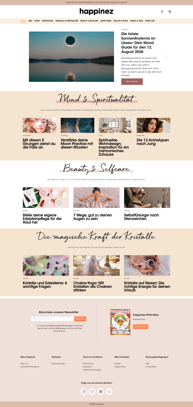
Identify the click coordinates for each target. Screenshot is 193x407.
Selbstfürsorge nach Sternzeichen (141, 217)
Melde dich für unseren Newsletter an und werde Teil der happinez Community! (96, 2)
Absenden (80, 319)
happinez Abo (120, 367)
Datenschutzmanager (92, 370)
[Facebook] (83, 391)
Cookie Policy (151, 367)
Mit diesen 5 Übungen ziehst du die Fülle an (39, 144)
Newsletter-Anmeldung (30, 367)
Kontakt (117, 364)
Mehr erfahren (132, 82)
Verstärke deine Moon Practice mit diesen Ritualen (77, 144)
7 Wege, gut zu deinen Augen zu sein (92, 217)
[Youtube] (109, 391)
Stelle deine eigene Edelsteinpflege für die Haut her (42, 219)
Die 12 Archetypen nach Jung (153, 142)
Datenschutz (88, 364)
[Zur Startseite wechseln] (96, 11)
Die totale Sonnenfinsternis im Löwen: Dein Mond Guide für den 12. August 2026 (138, 43)
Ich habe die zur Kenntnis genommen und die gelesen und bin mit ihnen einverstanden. (60, 328)
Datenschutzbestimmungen (60, 326)
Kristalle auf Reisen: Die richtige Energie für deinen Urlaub (147, 287)
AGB (57, 328)
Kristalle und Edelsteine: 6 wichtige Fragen (45, 285)
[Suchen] (169, 12)
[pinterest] (100, 391)
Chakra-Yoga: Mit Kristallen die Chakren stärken (92, 287)
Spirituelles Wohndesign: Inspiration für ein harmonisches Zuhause (114, 148)
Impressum (87, 367)
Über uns (24, 364)
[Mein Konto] (162, 12)
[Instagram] (92, 391)
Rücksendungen (58, 364)
